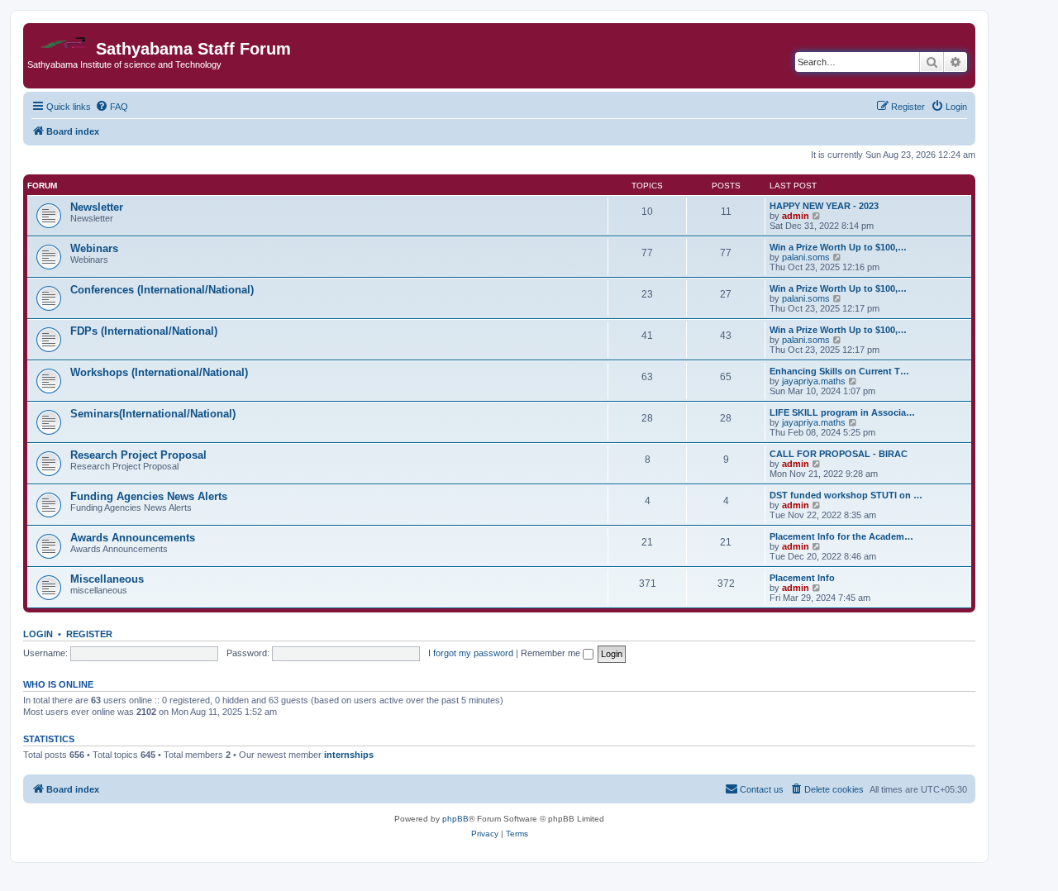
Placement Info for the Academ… (841, 536)
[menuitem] (111, 107)
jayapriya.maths (814, 381)
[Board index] (61, 38)
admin (795, 216)
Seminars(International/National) (153, 413)
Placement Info (802, 578)
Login (38, 634)
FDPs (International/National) (143, 331)
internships (349, 755)
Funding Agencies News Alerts (148, 496)
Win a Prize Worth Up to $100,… (838, 247)
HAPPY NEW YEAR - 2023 (824, 206)
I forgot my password (470, 653)
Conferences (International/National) (162, 290)
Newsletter (96, 207)
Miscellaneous (107, 579)
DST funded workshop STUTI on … (846, 495)
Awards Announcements (132, 537)
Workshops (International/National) (159, 372)
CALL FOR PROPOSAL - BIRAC (839, 454)
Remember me (552, 653)
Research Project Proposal (138, 455)
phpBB (455, 818)
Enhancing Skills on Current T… (839, 371)
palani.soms (806, 257)
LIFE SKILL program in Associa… (842, 412)
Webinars (94, 248)
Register (89, 634)
